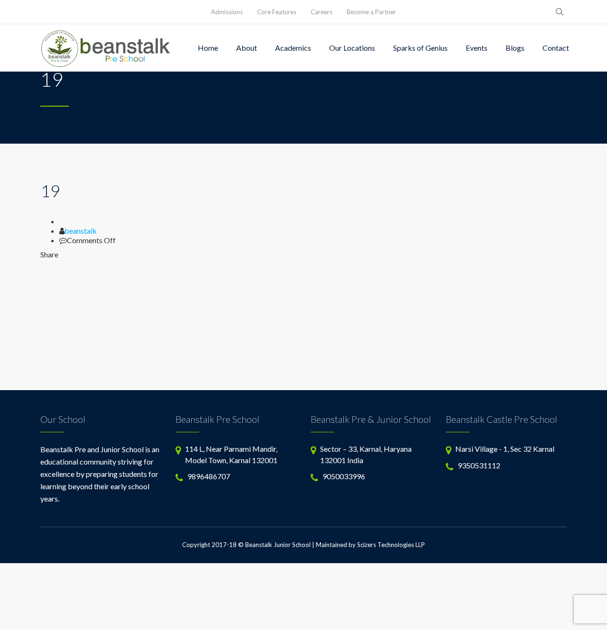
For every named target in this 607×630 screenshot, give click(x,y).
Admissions (227, 12)
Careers (321, 12)
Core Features (276, 12)
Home (208, 47)
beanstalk (80, 230)
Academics (293, 47)
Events (476, 47)
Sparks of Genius (420, 47)
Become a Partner (371, 12)
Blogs (515, 47)
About (246, 47)
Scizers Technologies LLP (391, 544)
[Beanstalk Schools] (106, 48)
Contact (556, 47)
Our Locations (352, 47)
